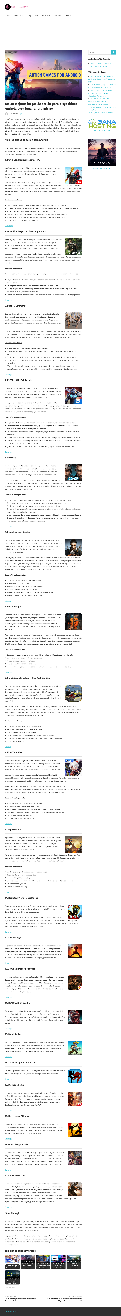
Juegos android (33, 15)
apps (20, 114)
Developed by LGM (11, 1311)
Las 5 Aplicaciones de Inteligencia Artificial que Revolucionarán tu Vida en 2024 (101, 79)
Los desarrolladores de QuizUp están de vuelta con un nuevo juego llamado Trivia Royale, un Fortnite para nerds (102, 110)
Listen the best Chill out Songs (102, 168)
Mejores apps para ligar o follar (101, 63)
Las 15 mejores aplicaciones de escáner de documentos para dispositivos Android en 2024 (100, 93)
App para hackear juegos (99, 66)
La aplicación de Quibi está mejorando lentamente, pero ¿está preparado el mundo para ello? (100, 101)
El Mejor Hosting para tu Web (102, 130)
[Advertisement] (60, 32)
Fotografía (58, 15)
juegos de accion (10, 1288)
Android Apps (18, 15)
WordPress (46, 15)
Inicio (8, 15)
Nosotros (69, 15)
